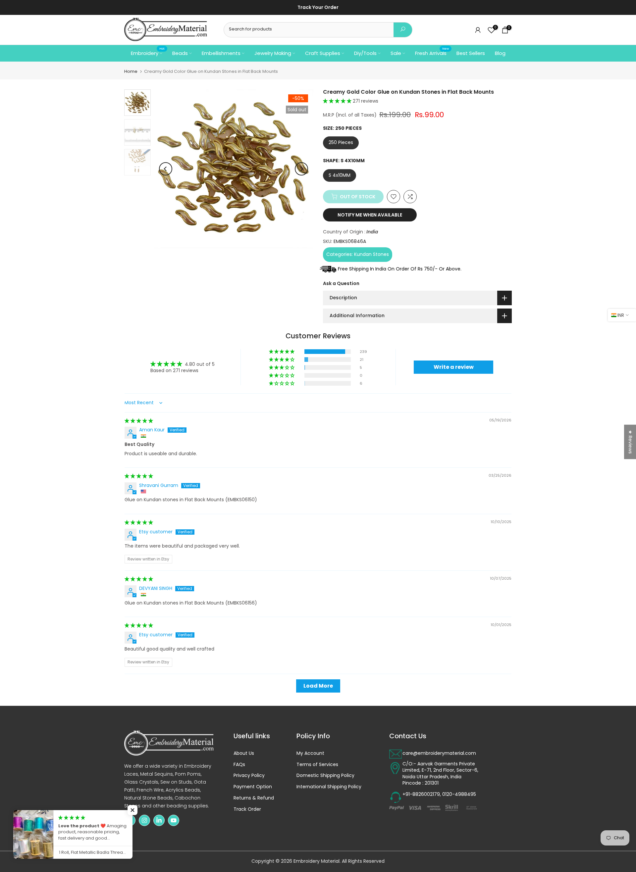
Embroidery (148, 53)
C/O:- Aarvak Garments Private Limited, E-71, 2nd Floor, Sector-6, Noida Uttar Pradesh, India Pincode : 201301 (440, 774)
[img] (139, 420)
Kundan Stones (371, 254)
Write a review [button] (454, 367)
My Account (310, 753)
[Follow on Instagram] (144, 820)
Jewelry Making (272, 53)
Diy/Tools (365, 53)
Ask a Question (341, 283)
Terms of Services (317, 764)
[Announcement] (382, 8)
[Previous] (165, 168)
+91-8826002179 (421, 794)
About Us (244, 753)
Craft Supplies (322, 53)
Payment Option (253, 787)
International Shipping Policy (328, 787)
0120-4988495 (459, 794)
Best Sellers (470, 53)
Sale (396, 53)
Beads (180, 53)
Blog (500, 53)
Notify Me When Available (370, 215)
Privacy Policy (249, 775)
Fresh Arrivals (432, 53)
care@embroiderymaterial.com (439, 753)
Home (130, 71)
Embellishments (221, 53)
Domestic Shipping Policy (325, 775)
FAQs (239, 764)
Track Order (247, 809)
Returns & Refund (254, 798)
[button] (338, 101)
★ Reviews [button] (630, 442)
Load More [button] (318, 686)
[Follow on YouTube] (173, 820)
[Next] (301, 168)
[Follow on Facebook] (129, 820)
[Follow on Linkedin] (159, 820)
